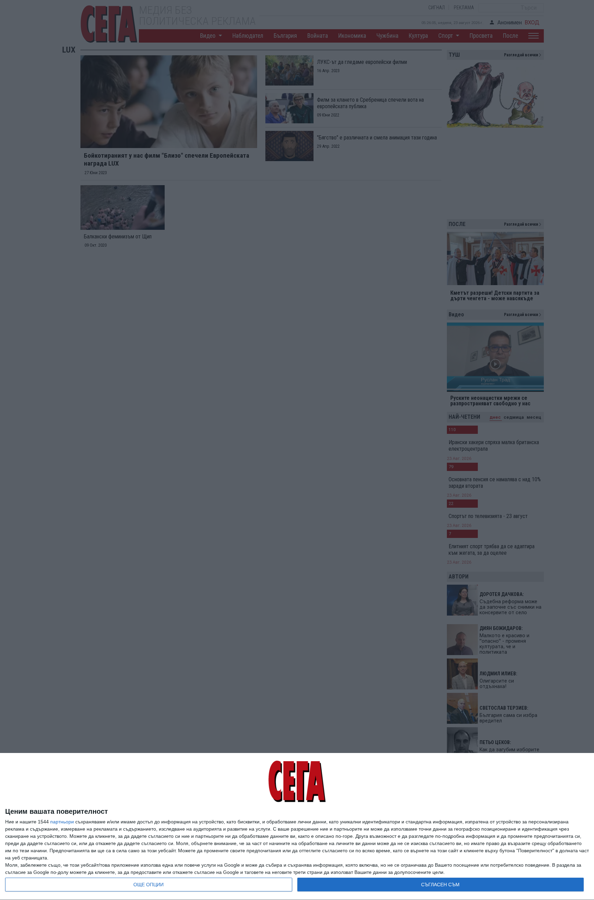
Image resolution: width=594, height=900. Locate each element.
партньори (62, 821)
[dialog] (297, 826)
